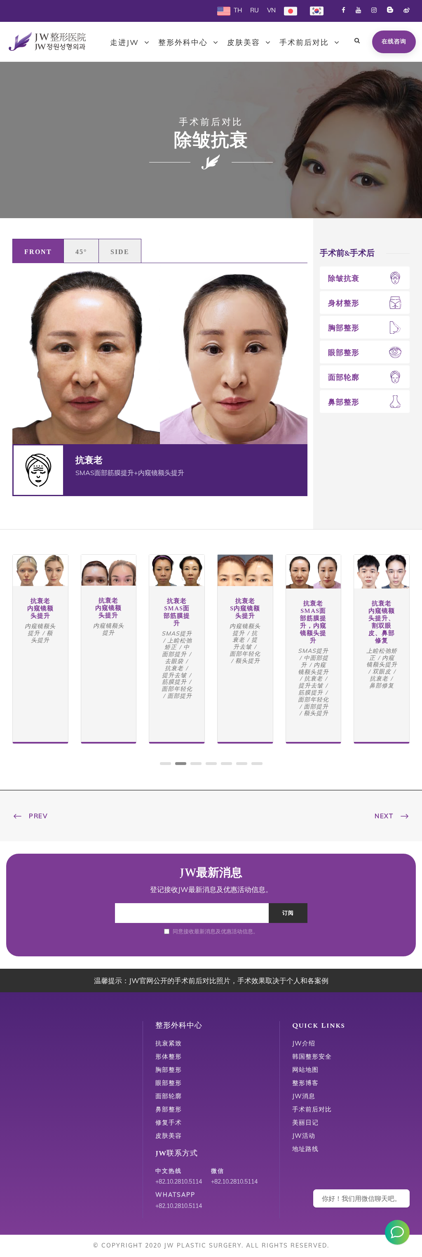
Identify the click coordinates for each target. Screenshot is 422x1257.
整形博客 (305, 1083)
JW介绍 (303, 1043)
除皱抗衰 (343, 278)
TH (238, 10)
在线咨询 (394, 41)
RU (254, 10)
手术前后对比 (304, 42)
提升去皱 (174, 675)
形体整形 (168, 1056)
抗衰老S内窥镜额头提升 (245, 608)
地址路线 (305, 1149)
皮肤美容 (243, 42)
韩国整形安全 (312, 1056)
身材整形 (343, 303)
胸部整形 (343, 327)
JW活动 (303, 1135)
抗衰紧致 (168, 1043)
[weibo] (406, 10)
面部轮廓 (343, 377)
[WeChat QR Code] (397, 1232)
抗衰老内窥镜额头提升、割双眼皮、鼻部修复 (381, 622)
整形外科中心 (183, 42)
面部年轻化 (177, 688)
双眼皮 (382, 671)
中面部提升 (176, 650)
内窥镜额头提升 (40, 629)
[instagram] (374, 10)
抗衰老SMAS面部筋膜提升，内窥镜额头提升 (313, 622)
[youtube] (358, 10)
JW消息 (303, 1096)
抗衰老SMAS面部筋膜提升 (177, 612)
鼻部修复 (381, 685)
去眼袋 (174, 661)
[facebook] (343, 10)
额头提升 (42, 636)
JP (287, 10)
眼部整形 (343, 352)
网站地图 (305, 1069)
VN (271, 10)
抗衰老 (174, 668)
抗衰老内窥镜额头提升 (40, 608)
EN (221, 10)
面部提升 (179, 695)
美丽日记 (305, 1122)
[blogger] (390, 10)
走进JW (124, 42)
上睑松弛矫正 (178, 644)
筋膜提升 (174, 681)
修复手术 (168, 1122)
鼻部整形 (343, 402)
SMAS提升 (177, 633)
